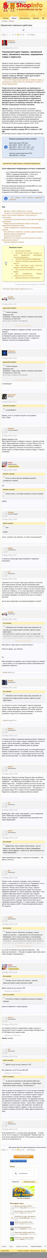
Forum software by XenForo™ (9, 1253)
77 (15, 34)
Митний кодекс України (23, 251)
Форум (14, 18)
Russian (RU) (5, 1250)
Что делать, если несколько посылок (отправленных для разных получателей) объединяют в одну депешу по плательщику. (22, 215)
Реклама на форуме (23, 1198)
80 (23, 34)
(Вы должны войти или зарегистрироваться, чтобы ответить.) (27, 1147)
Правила (36, 18)
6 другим (22, 288)
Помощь (43, 1250)
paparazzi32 (12, 395)
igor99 (17, 288)
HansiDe (10, 297)
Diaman (13, 288)
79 (20, 34)
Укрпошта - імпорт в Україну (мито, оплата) (18, 211)
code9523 (23, 1229)
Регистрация (23, 1156)
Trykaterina (11, 351)
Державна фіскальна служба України (28, 278)
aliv (9, 803)
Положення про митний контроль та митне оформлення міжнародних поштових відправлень (28, 255)
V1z (9, 572)
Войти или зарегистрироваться (16, 1)
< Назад (3, 34)
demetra (5, 672)
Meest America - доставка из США (25, 1211)
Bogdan (10, 548)
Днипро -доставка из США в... (24, 1206)
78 (18, 34)
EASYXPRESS (24, 1218)
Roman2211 (24, 1234)
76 (12, 34)
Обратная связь (35, 1250)
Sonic (22, 1224)
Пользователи (25, 18)
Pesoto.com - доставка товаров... (25, 1237)
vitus (21, 1213)
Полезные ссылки (29, 1181)
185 (29, 34)
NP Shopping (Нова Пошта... (23, 1227)
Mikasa (22, 1239)
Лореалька (11, 41)
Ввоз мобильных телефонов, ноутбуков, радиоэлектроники (23, 232)
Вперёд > (32, 34)
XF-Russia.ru (9, 1255)
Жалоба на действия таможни (14, 242)
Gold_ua (10, 728)
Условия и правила (23, 1250)
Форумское (15, 1181)
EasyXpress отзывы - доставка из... (25, 1216)
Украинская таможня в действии (25, 1232)
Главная (5, 18)
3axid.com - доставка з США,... (24, 1222)
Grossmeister (6, 288)
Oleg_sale (23, 1208)
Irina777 (10, 766)
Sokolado (11, 428)
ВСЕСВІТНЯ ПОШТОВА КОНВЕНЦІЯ (28, 259)
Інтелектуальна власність (12, 236)
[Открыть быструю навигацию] (45, 1246)
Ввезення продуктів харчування (14, 234)
